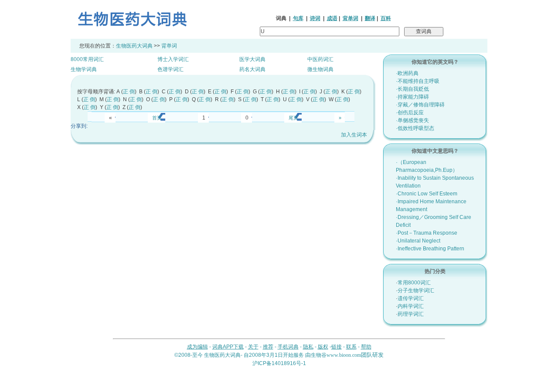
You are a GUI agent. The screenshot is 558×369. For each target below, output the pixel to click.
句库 (298, 18)
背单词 (350, 18)
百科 (386, 18)
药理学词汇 (411, 314)
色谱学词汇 (170, 69)
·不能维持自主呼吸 (417, 81)
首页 (157, 117)
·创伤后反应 (410, 112)
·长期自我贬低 (412, 89)
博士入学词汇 (173, 59)
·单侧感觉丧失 (412, 120)
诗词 (315, 18)
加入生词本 (354, 135)
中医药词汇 (320, 59)
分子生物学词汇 (416, 290)
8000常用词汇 (87, 59)
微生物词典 (320, 69)
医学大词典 (252, 59)
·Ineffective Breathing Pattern (430, 249)
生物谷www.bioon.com (336, 355)
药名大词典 (252, 69)
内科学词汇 (411, 306)
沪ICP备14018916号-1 (279, 363)
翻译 (370, 18)
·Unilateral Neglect (418, 241)
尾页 (293, 117)
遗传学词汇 (411, 298)
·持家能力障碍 (412, 97)
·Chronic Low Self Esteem (426, 194)
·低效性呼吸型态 (415, 128)
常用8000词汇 (414, 283)
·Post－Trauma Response (426, 233)
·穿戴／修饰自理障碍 (420, 105)
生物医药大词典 (134, 46)
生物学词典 (84, 69)
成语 (332, 18)
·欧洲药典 (407, 73)
